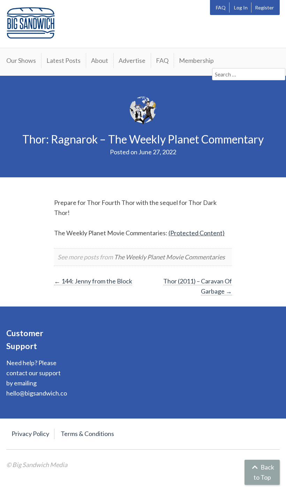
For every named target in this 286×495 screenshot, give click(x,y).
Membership (196, 60)
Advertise (132, 60)
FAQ (221, 7)
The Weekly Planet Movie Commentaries (169, 257)
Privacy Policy (30, 433)
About (99, 60)
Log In (241, 7)
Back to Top (264, 472)
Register (264, 7)
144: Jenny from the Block (93, 281)
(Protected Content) (196, 233)
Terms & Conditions (87, 433)
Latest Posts (63, 60)
